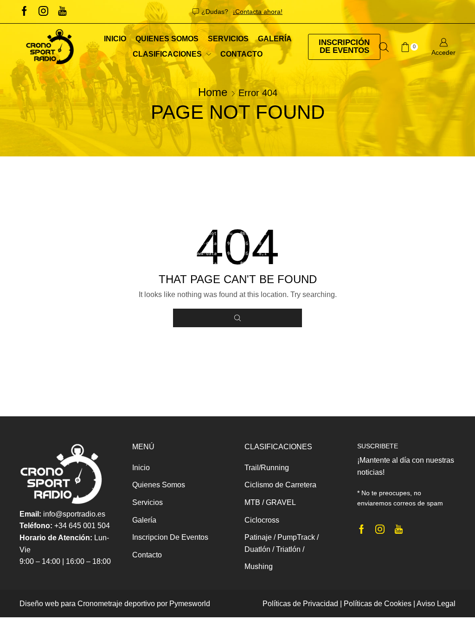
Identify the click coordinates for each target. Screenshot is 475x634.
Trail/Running (266, 468)
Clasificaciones (167, 54)
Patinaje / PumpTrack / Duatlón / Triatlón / (281, 543)
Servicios (228, 39)
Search (237, 318)
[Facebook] (24, 11)
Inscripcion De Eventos (170, 537)
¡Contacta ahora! (257, 11)
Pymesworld (189, 604)
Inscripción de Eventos (344, 46)
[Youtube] (62, 11)
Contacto (241, 54)
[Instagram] (43, 11)
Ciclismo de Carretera (280, 485)
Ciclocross (261, 520)
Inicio (115, 39)
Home (212, 92)
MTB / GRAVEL (270, 502)
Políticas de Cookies (377, 604)
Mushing (258, 566)
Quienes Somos (167, 39)
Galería (275, 39)
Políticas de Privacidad (300, 604)
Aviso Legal (436, 604)
